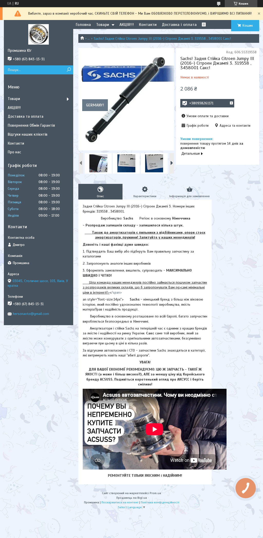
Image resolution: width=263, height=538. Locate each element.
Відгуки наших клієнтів (28, 134)
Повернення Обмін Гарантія (31, 125)
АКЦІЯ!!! (126, 24)
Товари (102, 24)
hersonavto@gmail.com (31, 314)
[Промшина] (38, 34)
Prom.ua (155, 493)
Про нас (14, 152)
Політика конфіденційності (160, 502)
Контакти (148, 24)
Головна (83, 24)
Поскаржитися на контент (119, 502)
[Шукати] (68, 69)
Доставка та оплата (25, 116)
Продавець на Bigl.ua (131, 498)
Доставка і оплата (179, 24)
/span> (116, 292)
